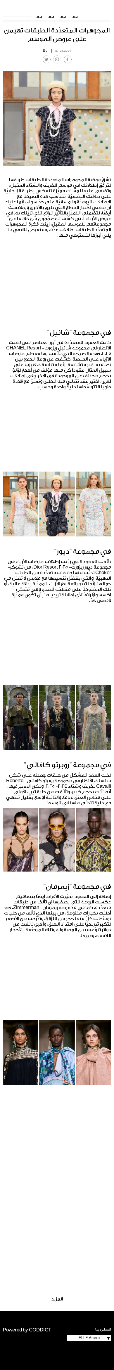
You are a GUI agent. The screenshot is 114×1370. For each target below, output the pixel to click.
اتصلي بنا (103, 1329)
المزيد (57, 1299)
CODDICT (40, 1330)
